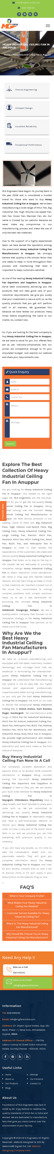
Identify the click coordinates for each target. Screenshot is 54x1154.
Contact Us (35, 1083)
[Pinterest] (24, 14)
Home (7, 54)
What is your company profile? (27, 896)
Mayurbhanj (36, 800)
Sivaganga (22, 610)
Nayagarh (7, 800)
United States (27, 708)
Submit (10, 443)
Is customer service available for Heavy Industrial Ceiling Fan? (27, 915)
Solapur (34, 610)
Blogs (8, 1087)
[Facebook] (19, 14)
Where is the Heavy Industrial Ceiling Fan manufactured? (27, 925)
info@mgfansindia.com (28, 2)
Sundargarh (17, 713)
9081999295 (28, 8)
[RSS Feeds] (30, 14)
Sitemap (34, 1074)
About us (9, 1079)
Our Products (11, 1083)
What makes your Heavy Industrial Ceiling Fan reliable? (27, 904)
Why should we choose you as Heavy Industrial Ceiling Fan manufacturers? (27, 935)
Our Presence (36, 1079)
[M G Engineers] (10, 23)
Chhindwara (21, 800)
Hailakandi (8, 610)
